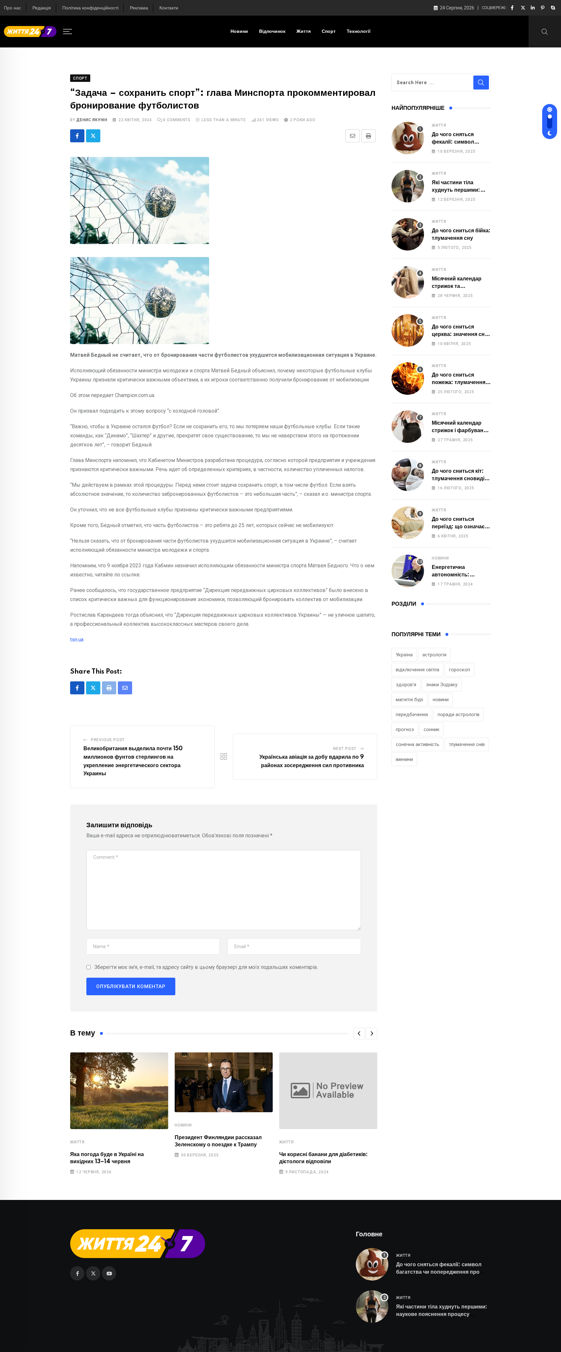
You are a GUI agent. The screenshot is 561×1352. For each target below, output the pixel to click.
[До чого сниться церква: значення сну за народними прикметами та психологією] (408, 330)
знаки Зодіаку (441, 685)
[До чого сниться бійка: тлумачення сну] (408, 234)
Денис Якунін (91, 120)
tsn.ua (76, 640)
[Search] (545, 31)
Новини (239, 31)
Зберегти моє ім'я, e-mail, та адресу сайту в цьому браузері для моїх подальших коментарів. (206, 967)
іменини (404, 759)
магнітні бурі (409, 699)
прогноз (405, 729)
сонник (432, 729)
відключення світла (417, 670)
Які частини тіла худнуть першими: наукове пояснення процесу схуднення (441, 1314)
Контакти (168, 8)
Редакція (41, 8)
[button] (359, 1033)
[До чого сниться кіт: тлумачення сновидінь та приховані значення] (408, 474)
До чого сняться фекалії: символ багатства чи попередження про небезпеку (438, 1272)
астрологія (434, 655)
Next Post (344, 748)
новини (441, 699)
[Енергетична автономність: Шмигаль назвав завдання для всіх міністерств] (408, 571)
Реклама (139, 8)
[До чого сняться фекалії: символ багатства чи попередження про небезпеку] (408, 138)
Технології (358, 31)
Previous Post (108, 740)
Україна (404, 655)
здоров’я (406, 685)
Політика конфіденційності (90, 8)
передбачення (412, 714)
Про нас (12, 8)
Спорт (329, 31)
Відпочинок (272, 31)
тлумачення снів (467, 744)
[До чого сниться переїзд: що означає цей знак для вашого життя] (408, 523)
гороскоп (459, 670)
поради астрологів (459, 714)
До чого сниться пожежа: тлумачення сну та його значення (459, 382)
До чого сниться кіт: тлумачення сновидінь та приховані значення (461, 478)
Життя (303, 31)
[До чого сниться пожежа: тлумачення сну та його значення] (408, 378)
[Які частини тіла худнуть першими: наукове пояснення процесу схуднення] (408, 186)
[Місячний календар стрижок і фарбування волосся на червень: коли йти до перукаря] (408, 426)
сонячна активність (417, 744)
